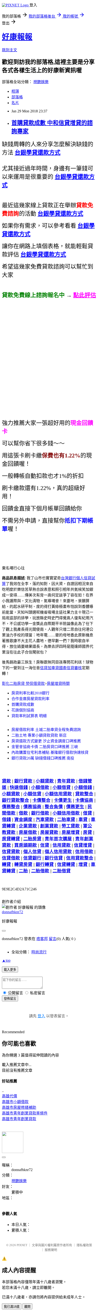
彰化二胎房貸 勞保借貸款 (23, 684)
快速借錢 (19, 787)
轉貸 (6, 864)
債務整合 (11, 806)
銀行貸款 (23, 780)
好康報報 (17, 37)
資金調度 (23, 819)
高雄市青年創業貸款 (19, 1119)
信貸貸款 (11, 851)
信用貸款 (62, 845)
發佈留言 (10, 998)
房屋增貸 (71, 832)
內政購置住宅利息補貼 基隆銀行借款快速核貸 (49, 752)
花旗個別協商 (22, 710)
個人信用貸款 (58, 851)
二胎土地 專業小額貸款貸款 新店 (39, 735)
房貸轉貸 (11, 838)
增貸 (83, 864)
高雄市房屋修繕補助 (19, 1107)
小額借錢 (83, 787)
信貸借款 (11, 857)
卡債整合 (41, 800)
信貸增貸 (83, 845)
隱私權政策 (84, 1245)
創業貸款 (49, 825)
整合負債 (54, 806)
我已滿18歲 (12, 1306)
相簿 (15, 91)
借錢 (6, 819)
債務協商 (32, 806)
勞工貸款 (71, 825)
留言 (52, 939)
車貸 (83, 819)
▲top (6, 960)
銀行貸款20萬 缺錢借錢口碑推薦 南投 (42, 758)
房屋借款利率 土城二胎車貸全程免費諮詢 (46, 730)
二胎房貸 (32, 838)
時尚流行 (39, 952)
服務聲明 (51, 1250)
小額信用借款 (66, 813)
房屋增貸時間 (58, 684)
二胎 (23, 870)
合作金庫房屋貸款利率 (30, 699)
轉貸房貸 (23, 864)
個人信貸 (32, 851)
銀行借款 (40, 813)
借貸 (87, 813)
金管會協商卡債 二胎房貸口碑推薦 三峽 (44, 747)
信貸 (44, 845)
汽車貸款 (45, 819)
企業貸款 (28, 825)
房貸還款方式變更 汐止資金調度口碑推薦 (46, 741)
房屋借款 (28, 832)
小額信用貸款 (58, 793)
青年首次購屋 (58, 838)
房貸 (87, 832)
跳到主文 (9, 50)
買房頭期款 (25, 845)
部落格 (17, 97)
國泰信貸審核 (70, 668)
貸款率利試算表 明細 (29, 716)
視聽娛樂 (41, 82)
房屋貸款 (49, 832)
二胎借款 (40, 870)
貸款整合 (84, 793)
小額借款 (40, 787)
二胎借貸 (62, 870)
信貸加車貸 (49, 668)
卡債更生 (63, 800)
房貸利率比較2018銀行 (30, 693)
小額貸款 (45, 780)
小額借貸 (62, 787)
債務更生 (75, 806)
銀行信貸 (54, 857)
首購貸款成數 (22, 704)
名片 (15, 103)
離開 (27, 1306)
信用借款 (84, 851)
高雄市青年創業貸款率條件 (25, 1113)
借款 (23, 813)
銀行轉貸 (45, 864)
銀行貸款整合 (15, 800)
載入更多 (10, 969)
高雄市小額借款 (15, 1102)
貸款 (6, 780)
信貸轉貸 (66, 864)
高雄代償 (9, 1096)
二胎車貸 (66, 819)
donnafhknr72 (12, 912)
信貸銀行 (32, 857)
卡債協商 (84, 800)
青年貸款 (66, 780)
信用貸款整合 (79, 857)
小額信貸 (32, 793)
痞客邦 (42, 939)
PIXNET (22, 1245)
